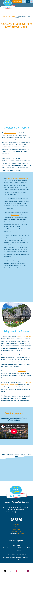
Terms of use (16, 529)
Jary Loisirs (22, 371)
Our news (16, 524)
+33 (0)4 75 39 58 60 (24, 1)
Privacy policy (16, 531)
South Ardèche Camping (10, 16)
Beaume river (15, 215)
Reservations (17, 1)
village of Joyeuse (10, 133)
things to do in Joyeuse (23, 336)
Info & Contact (16, 527)
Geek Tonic (20, 533)
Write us (28, 1)
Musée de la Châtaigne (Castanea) (17, 178)
